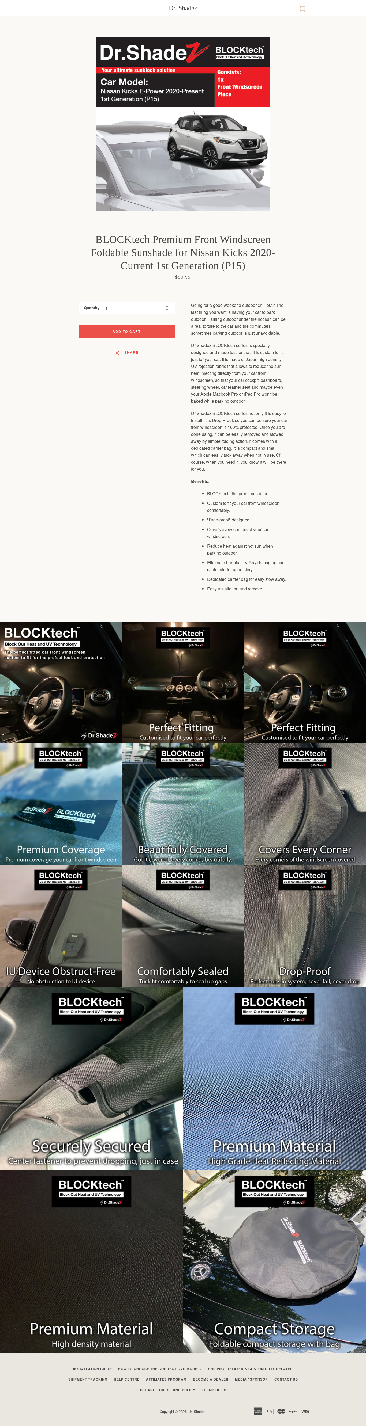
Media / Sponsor (251, 1379)
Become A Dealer (211, 1379)
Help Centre (127, 1379)
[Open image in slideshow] (183, 124)
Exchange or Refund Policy (166, 1389)
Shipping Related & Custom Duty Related (250, 1368)
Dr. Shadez (183, 8)
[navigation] (63, 8)
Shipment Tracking (87, 1379)
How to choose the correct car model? (160, 1368)
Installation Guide (92, 1368)
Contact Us (286, 1379)
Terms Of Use (215, 1389)
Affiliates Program (166, 1379)
